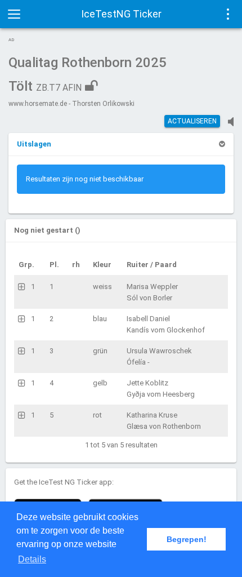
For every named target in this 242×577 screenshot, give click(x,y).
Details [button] (32, 559)
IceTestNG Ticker (121, 14)
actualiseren (192, 121)
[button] (34, 144)
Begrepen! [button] (187, 539)
